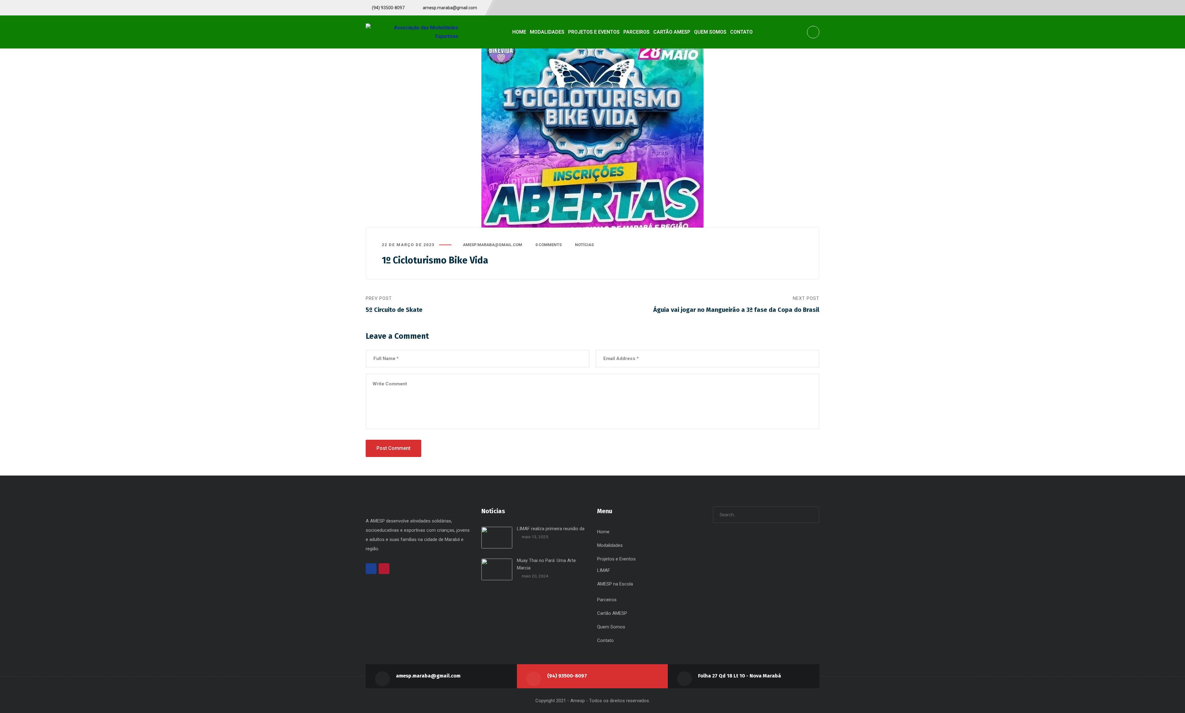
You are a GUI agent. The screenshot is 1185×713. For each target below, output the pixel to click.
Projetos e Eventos (616, 559)
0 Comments (548, 244)
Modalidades (610, 545)
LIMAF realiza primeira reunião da (550, 528)
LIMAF (603, 570)
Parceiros (607, 599)
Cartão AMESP (612, 613)
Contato (605, 640)
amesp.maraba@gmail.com (492, 244)
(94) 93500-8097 (567, 676)
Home (603, 532)
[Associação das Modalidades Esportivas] (412, 31)
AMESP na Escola (615, 584)
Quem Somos (611, 627)
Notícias (584, 244)
